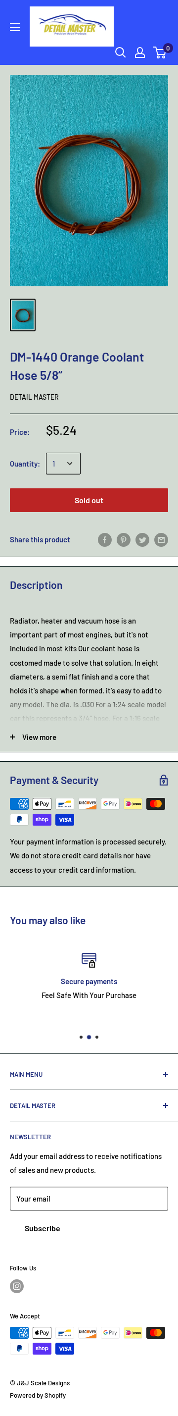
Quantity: (25, 463)
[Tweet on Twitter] (142, 539)
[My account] (140, 52)
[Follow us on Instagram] (17, 1286)
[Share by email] (161, 539)
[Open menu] (15, 27)
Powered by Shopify (38, 1395)
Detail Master (34, 397)
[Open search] (120, 52)
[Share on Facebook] (105, 539)
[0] (160, 52)
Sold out (89, 500)
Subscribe (42, 1228)
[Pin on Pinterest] (124, 539)
